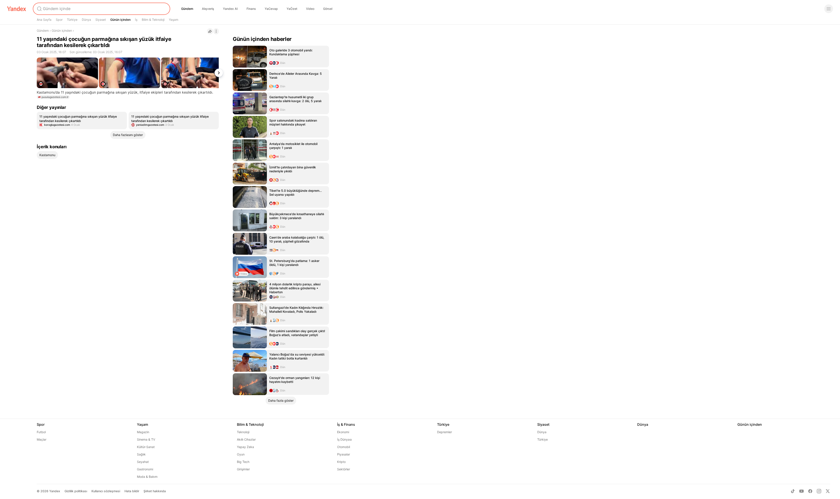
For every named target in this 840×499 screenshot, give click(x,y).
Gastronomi (145, 469)
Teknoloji (243, 432)
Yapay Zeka (245, 447)
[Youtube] (801, 491)
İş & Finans (346, 424)
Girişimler (243, 469)
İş (136, 19)
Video (310, 8)
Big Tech (243, 462)
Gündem (187, 8)
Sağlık (141, 454)
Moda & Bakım (147, 476)
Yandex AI (230, 8)
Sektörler (343, 469)
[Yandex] (16, 9)
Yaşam (173, 19)
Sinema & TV (146, 439)
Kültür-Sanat (146, 447)
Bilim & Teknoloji (153, 19)
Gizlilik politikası (76, 491)
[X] (828, 491)
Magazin (143, 432)
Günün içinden (120, 19)
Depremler (444, 432)
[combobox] (101, 8)
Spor (59, 19)
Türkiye (72, 19)
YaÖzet (292, 8)
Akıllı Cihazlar (246, 439)
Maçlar (41, 439)
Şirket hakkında (155, 491)
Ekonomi (343, 432)
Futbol (41, 432)
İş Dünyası (344, 439)
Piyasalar (343, 454)
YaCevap (271, 8)
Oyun (241, 454)
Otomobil (343, 447)
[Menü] (828, 8)
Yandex (54, 491)
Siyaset (100, 19)
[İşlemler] (216, 31)
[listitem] (82, 120)
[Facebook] (810, 491)
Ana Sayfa (44, 19)
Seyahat (143, 462)
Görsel (327, 8)
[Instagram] (819, 491)
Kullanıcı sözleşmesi (105, 491)
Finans (251, 8)
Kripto (341, 462)
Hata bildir (131, 491)
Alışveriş (208, 8)
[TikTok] (793, 491)
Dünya (86, 19)
